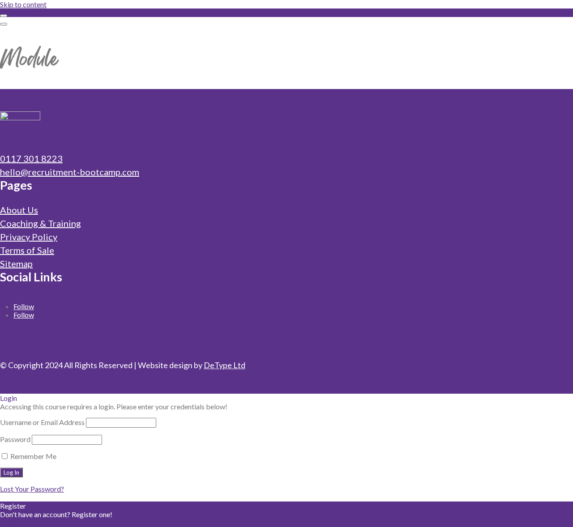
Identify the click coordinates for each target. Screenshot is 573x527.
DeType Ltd (224, 365)
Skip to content (23, 4)
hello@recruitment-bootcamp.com (69, 171)
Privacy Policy (28, 236)
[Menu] (3, 24)
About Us (19, 209)
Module (21, 12)
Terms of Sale (27, 250)
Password (15, 439)
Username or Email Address (42, 422)
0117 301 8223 (31, 158)
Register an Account (31, 522)
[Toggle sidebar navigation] (3, 15)
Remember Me (32, 456)
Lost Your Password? (32, 488)
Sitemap (16, 263)
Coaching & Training (40, 223)
